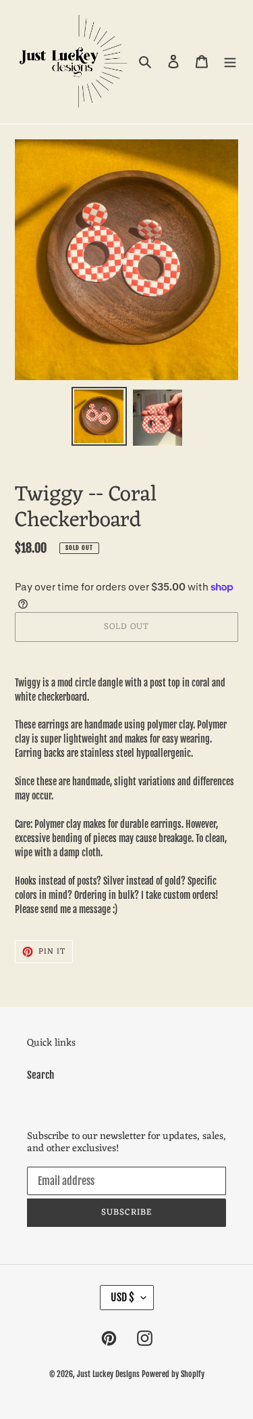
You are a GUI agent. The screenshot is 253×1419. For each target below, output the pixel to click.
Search (40, 1075)
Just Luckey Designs (108, 1374)
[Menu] (230, 61)
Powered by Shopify (173, 1374)
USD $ (122, 1297)
